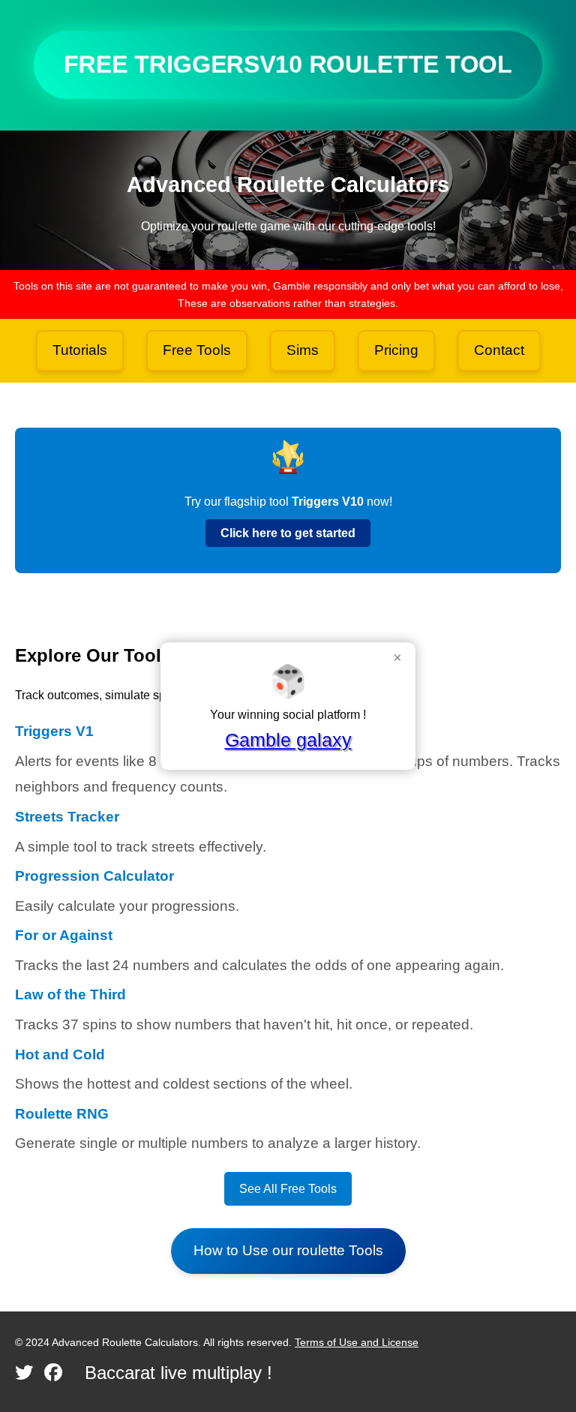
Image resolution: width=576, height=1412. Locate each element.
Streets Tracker (67, 817)
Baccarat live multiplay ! (178, 1372)
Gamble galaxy (288, 739)
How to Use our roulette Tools (288, 1250)
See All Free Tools (288, 1188)
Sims (302, 350)
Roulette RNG (62, 1114)
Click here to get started (288, 533)
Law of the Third (70, 994)
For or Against (63, 935)
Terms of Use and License (356, 1342)
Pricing (396, 350)
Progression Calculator (94, 876)
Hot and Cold (60, 1054)
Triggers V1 (54, 731)
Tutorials (79, 350)
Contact (499, 350)
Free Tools (197, 350)
